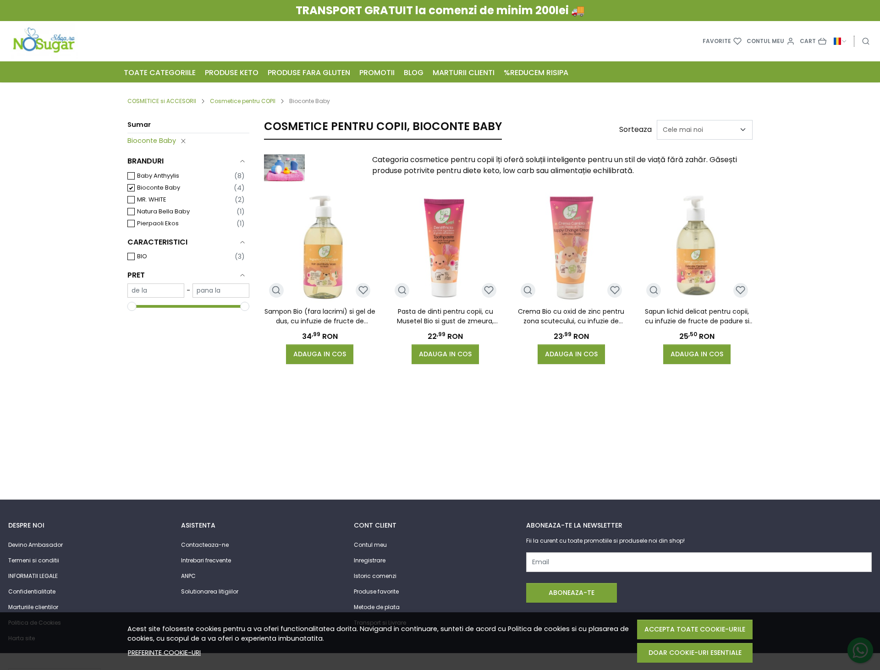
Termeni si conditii (33, 560)
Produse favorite (376, 591)
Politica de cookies (539, 628)
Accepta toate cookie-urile (694, 629)
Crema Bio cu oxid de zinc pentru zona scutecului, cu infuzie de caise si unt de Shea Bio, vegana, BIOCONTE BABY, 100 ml (571, 316)
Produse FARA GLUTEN (309, 72)
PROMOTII (377, 72)
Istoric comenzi (375, 576)
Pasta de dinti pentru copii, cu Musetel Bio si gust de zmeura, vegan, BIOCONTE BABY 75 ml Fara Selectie (445, 316)
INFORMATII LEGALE (33, 576)
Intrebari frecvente (206, 560)
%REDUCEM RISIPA (536, 72)
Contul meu (370, 545)
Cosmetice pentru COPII (242, 101)
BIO (142, 256)
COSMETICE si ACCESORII (161, 101)
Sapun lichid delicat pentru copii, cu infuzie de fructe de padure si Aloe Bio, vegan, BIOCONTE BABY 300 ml (697, 316)
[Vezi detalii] (276, 290)
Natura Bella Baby (163, 211)
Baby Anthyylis (158, 175)
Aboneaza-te (571, 592)
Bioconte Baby (151, 140)
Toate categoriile (160, 72)
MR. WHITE (151, 199)
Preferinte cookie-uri (164, 652)
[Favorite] (722, 41)
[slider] (132, 306)
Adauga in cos (319, 354)
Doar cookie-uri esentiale (695, 652)
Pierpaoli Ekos (158, 223)
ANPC (188, 576)
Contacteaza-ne (205, 545)
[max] (220, 290)
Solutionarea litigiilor (209, 591)
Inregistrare (369, 560)
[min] (155, 290)
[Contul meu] (771, 41)
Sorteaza (635, 129)
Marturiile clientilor (33, 607)
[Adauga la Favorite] (363, 290)
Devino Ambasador (35, 545)
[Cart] (813, 41)
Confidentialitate (31, 591)
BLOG (414, 72)
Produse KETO (231, 72)
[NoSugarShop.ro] (87, 41)
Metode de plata (377, 607)
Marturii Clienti (464, 72)
